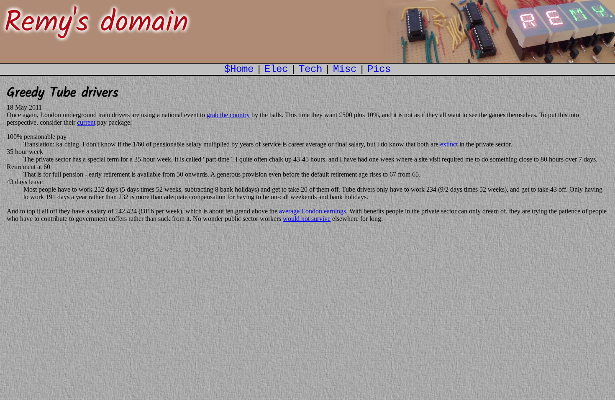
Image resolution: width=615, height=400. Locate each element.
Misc (344, 69)
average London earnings (312, 211)
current (86, 122)
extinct (449, 144)
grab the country (228, 114)
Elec (276, 69)
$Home (239, 69)
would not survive (307, 218)
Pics (379, 69)
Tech (310, 69)
